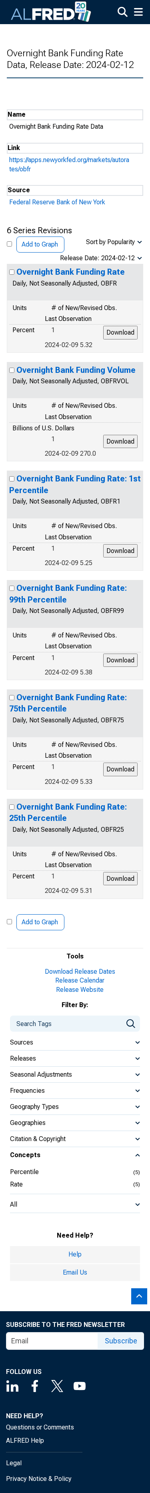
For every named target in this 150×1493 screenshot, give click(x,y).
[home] (51, 12)
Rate (16, 1184)
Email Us (75, 1272)
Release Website (80, 989)
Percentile (24, 1172)
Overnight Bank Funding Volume (76, 370)
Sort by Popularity (110, 242)
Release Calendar (79, 980)
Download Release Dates (80, 971)
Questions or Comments (40, 1427)
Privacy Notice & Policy (39, 1479)
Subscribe (121, 1341)
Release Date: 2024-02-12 (97, 258)
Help (75, 1254)
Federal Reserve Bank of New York (57, 202)
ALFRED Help (25, 1440)
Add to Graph (40, 244)
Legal (14, 1463)
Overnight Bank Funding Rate (70, 272)
